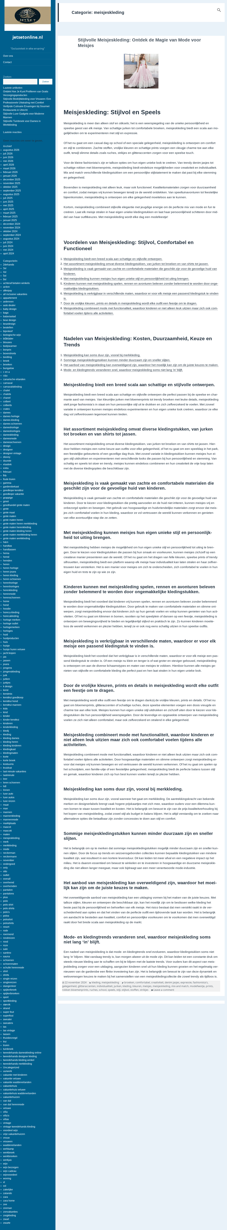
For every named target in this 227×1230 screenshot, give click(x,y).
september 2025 (12, 190)
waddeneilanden (12, 1145)
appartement (10, 298)
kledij (6, 730)
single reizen (10, 978)
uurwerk (7, 1071)
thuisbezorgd (10, 1038)
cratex (6, 409)
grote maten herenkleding (17, 527)
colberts (7, 405)
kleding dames (11, 738)
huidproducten (11, 638)
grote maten (9, 516)
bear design (9, 320)
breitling (7, 357)
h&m (5, 542)
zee (5, 1204)
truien (6, 1045)
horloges (8, 631)
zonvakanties (10, 1211)
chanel (7, 397)
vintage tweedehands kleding (19, 1126)
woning (7, 1178)
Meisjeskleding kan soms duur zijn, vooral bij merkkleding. (102, 355)
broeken (7, 364)
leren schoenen (11, 782)
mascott (7, 830)
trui (4, 1041)
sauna (6, 956)
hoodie (7, 608)
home (6, 601)
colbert (7, 401)
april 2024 (8, 253)
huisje (6, 645)
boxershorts (9, 353)
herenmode (9, 594)
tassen (6, 1034)
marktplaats (9, 823)
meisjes (147, 986)
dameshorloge (11, 427)
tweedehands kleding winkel (18, 1060)
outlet (6, 875)
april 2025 (8, 209)
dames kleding (11, 420)
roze (5, 945)
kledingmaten (10, 753)
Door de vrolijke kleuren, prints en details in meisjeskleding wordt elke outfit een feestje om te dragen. (130, 303)
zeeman (7, 1208)
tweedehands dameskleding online (22, 1052)
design (7, 446)
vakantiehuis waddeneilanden (19, 1093)
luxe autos (8, 797)
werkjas (7, 1160)
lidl (4, 786)
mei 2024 (8, 249)
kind (5, 712)
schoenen (8, 960)
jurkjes (6, 682)
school (103, 990)
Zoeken (7, 77)
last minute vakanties (14, 771)
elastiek (7, 464)
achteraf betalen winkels (16, 283)
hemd (6, 557)
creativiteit (157, 982)
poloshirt (8, 919)
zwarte (6, 1223)
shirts (6, 975)
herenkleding (10, 590)
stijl (118, 990)
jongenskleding (11, 671)
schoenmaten (10, 964)
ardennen (8, 301)
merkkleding (10, 845)
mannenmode (10, 819)
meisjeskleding (11, 838)
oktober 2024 (10, 231)
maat (5, 804)
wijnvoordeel (10, 1174)
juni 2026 (8, 157)
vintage (7, 1123)
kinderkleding (10, 727)
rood (5, 941)
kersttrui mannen (12, 705)
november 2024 (11, 227)
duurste (7, 460)
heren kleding (10, 575)
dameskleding (11, 434)
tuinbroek (8, 1049)
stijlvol (125, 990)
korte (5, 756)
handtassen (9, 549)
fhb (4, 475)
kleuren (136, 986)
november (8, 860)
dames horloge (11, 416)
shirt (5, 971)
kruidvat (7, 767)
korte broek (9, 760)
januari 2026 (10, 176)
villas (6, 1119)
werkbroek (9, 1152)
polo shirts (8, 908)
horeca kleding (11, 612)
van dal (7, 1100)
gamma (7, 483)
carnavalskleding (12, 386)
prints (209, 986)
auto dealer (9, 305)
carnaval (8, 383)
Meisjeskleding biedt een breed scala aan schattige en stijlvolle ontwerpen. (113, 259)
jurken (6, 679)
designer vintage (12, 453)
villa (5, 1112)
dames (7, 412)
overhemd (8, 882)
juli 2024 (8, 242)
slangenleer (9, 986)
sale (5, 949)
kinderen (8, 723)
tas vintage (9, 1030)
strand (6, 1008)
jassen (6, 660)
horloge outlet (10, 623)
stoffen (134, 990)
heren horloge (10, 568)
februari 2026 (10, 172)
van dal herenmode (13, 1104)
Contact (7, 62)
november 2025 (11, 183)
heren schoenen (12, 579)
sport (5, 997)
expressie (186, 982)
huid (5, 634)
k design (7, 686)
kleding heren (10, 742)
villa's (6, 1115)
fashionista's (200, 982)
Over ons (8, 56)
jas (4, 656)
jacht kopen (9, 653)
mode (6, 849)
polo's (6, 912)
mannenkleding (11, 816)
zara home (9, 1200)
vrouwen (8, 1141)
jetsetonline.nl (28, 37)
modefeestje (197, 986)
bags (5, 312)
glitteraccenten (87, 986)
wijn (5, 1163)
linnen (6, 790)
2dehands (8, 264)
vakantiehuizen (11, 1097)
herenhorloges (11, 586)
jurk (5, 675)
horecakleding (11, 616)
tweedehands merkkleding (17, 1063)
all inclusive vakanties (15, 294)
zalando (7, 1193)
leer (5, 779)
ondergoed (9, 864)
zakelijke (8, 1189)
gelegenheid (69, 986)
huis (5, 642)
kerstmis (7, 693)
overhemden (10, 886)
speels (111, 990)
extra (5, 468)
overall (7, 878)
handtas (7, 545)
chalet (6, 390)
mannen (7, 812)
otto (5, 871)
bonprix (7, 349)
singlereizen (10, 982)
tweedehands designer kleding (20, 1056)
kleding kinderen (12, 745)
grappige (8, 497)
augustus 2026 (11, 150)
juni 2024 (8, 246)
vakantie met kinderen (15, 1075)
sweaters (8, 1023)
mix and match (180, 986)
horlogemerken (11, 627)
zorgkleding (9, 1215)
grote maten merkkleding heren (20, 534)
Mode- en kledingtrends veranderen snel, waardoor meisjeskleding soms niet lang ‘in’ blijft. (123, 370)
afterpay (7, 290)
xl (4, 1182)
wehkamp (8, 1149)
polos (6, 915)
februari (7, 471)
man (5, 808)
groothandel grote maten (16, 505)
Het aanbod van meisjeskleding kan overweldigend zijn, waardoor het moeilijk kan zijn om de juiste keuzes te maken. (141, 365)
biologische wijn (12, 335)
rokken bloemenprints (75, 990)
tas (4, 1026)
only (5, 867)
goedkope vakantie (13, 494)
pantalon (8, 890)
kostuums (8, 764)
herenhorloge (10, 582)
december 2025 (11, 179)
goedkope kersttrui (13, 490)
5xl (4, 275)
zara (5, 1197)
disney (6, 457)
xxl (4, 1186)
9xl (4, 279)
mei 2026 (8, 161)
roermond (8, 934)
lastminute (8, 775)
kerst (5, 690)
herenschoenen (11, 597)
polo (5, 901)
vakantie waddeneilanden (17, 1082)
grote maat (9, 512)
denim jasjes (172, 982)
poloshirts (8, 923)
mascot (7, 827)
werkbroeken (10, 1156)
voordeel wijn (10, 1130)
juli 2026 (8, 153)
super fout (8, 1012)
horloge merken (11, 619)
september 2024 (12, 235)
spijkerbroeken (11, 993)
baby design (10, 309)
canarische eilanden (14, 379)
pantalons (8, 893)
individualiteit (105, 986)
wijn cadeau (9, 1171)
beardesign (9, 323)
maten (6, 834)
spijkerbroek (10, 989)
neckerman (9, 853)
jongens (7, 668)
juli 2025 (8, 198)
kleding (7, 734)
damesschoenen (12, 442)
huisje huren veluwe (14, 649)
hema (6, 553)
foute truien (9, 479)
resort (6, 927)
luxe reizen (9, 801)
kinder (6, 716)
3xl (4, 268)
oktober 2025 (10, 187)
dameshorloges (11, 431)
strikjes (144, 990)
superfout (8, 1015)
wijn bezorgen (11, 1167)
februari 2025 (10, 216)
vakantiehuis (10, 1086)
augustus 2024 (11, 238)
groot (6, 501)
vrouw (6, 1137)
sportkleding (10, 1001)
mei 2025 (8, 205)
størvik (6, 1004)
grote (6, 508)
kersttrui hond (10, 701)
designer (8, 449)
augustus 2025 (11, 194)
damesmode (10, 438)
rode (5, 930)
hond (6, 605)
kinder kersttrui (11, 719)
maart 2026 (9, 168)
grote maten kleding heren (17, 531)
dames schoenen (12, 423)
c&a (5, 375)
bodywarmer (10, 346)
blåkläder (8, 338)
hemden (7, 560)
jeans (6, 664)
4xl (4, 272)
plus (5, 897)
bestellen (8, 327)
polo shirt (8, 904)
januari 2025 (10, 220)
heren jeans (9, 571)
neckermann (10, 856)
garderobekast (11, 486)
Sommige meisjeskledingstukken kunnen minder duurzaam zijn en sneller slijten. (117, 360)
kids (5, 708)
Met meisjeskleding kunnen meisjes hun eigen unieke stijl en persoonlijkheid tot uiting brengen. (126, 278)
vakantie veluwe (12, 1078)
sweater (7, 1019)
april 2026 (8, 164)
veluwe (7, 1108)
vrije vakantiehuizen (14, 1134)
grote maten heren (13, 520)
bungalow (8, 368)
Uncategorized (11, 1067)
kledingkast (9, 749)
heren (6, 564)
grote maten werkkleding (16, 538)
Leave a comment (164, 990)
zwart (6, 1219)
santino (7, 952)
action (6, 286)
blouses (7, 342)
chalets (7, 394)
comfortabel (142, 982)
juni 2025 (8, 201)
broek (6, 360)
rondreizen (9, 938)
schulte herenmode (13, 967)
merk (5, 841)
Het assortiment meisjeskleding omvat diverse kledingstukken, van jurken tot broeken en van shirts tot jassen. (136, 263)
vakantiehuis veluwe (14, 1089)
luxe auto (8, 793)
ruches (94, 990)
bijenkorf (8, 331)
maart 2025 (9, 213)
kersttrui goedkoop (13, 697)
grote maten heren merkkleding (20, 523)
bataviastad (9, 316)
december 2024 (11, 224)
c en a (6, 372)
